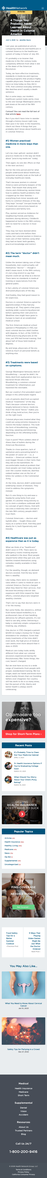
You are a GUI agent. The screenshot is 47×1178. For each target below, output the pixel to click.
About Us (23, 1127)
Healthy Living (11, 846)
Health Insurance (12, 842)
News (7, 853)
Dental (23, 1108)
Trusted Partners (23, 1130)
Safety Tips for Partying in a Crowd (23, 1049)
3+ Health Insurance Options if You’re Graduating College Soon (28, 766)
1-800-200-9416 (23, 1151)
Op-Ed (7, 857)
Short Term (23, 1095)
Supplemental (11, 861)
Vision (23, 1111)
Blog (23, 1134)
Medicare (9, 849)
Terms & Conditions (23, 1169)
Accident (23, 1115)
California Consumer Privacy (23, 1174)
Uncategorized (11, 864)
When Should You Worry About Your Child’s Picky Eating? (25, 779)
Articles (21, 12)
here (18, 114)
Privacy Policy (23, 1172)
